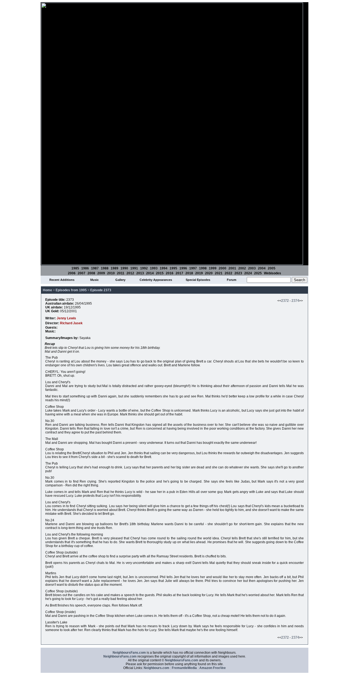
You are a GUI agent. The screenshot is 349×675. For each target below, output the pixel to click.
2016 (169, 273)
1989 (114, 268)
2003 (252, 268)
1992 (144, 268)
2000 (222, 268)
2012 (130, 273)
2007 (81, 273)
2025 (258, 273)
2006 (72, 273)
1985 (75, 268)
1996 (183, 268)
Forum (231, 279)
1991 (134, 268)
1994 (163, 268)
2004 (262, 268)
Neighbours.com (156, 668)
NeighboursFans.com (129, 653)
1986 (85, 268)
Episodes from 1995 (71, 290)
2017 (179, 273)
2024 (248, 273)
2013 (140, 273)
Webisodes (272, 273)
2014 (150, 273)
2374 (295, 301)
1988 (105, 268)
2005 (271, 268)
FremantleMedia (184, 668)
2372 (285, 301)
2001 (232, 268)
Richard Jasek (71, 323)
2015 (160, 273)
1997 (193, 268)
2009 (101, 273)
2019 (199, 273)
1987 (95, 268)
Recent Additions (61, 279)
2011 (120, 273)
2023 (238, 273)
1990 (124, 268)
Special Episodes (198, 279)
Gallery (120, 279)
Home (47, 290)
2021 (218, 273)
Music (94, 279)
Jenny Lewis (66, 318)
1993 (154, 268)
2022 (228, 273)
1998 (203, 268)
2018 (189, 273)
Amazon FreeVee (212, 668)
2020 (209, 273)
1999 (212, 268)
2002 (242, 268)
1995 (173, 268)
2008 (91, 273)
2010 (111, 273)
